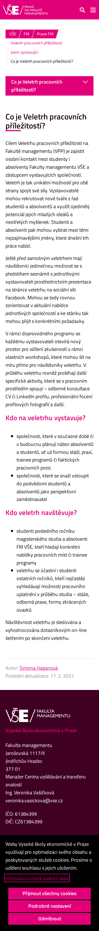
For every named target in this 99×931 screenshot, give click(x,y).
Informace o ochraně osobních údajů (37, 878)
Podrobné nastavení (49, 906)
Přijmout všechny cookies (49, 893)
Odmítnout (49, 918)
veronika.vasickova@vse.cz (34, 800)
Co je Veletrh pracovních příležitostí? (36, 85)
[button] (82, 9)
